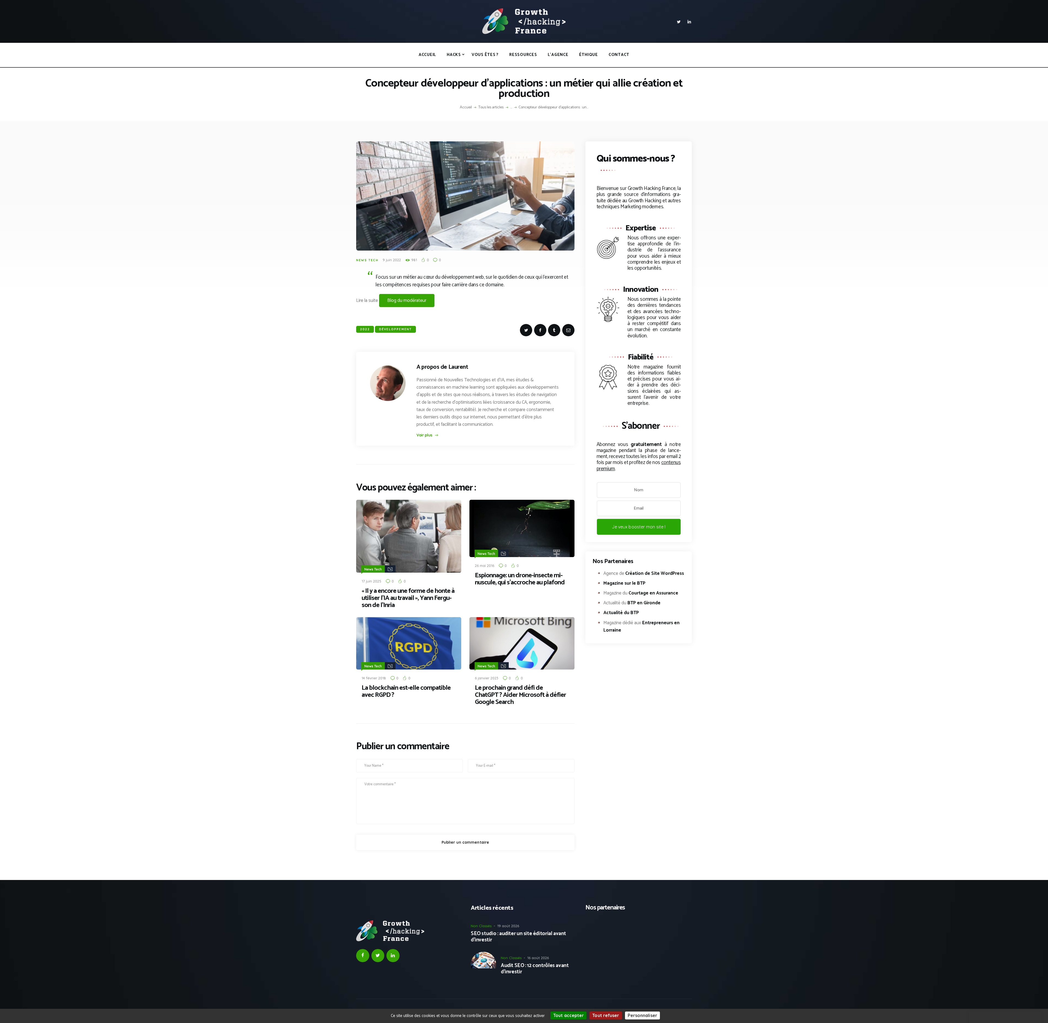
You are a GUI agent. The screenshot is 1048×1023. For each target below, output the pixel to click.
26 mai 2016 (484, 565)
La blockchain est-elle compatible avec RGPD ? (406, 692)
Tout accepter (568, 1015)
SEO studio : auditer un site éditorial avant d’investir (518, 937)
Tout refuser (605, 1015)
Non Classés (481, 926)
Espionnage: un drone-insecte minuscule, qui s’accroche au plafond (520, 579)
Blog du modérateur (406, 300)
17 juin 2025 (371, 581)
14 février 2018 (374, 678)
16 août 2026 (538, 958)
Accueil (466, 107)
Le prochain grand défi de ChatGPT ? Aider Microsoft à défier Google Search (520, 695)
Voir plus (424, 435)
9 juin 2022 (392, 260)
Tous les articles (491, 107)
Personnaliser (642, 1015)
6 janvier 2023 (486, 678)
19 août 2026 (508, 926)
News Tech (367, 260)
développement (395, 329)
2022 (365, 329)
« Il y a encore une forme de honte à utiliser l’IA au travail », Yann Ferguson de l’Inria (408, 598)
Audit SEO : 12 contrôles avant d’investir (534, 969)
